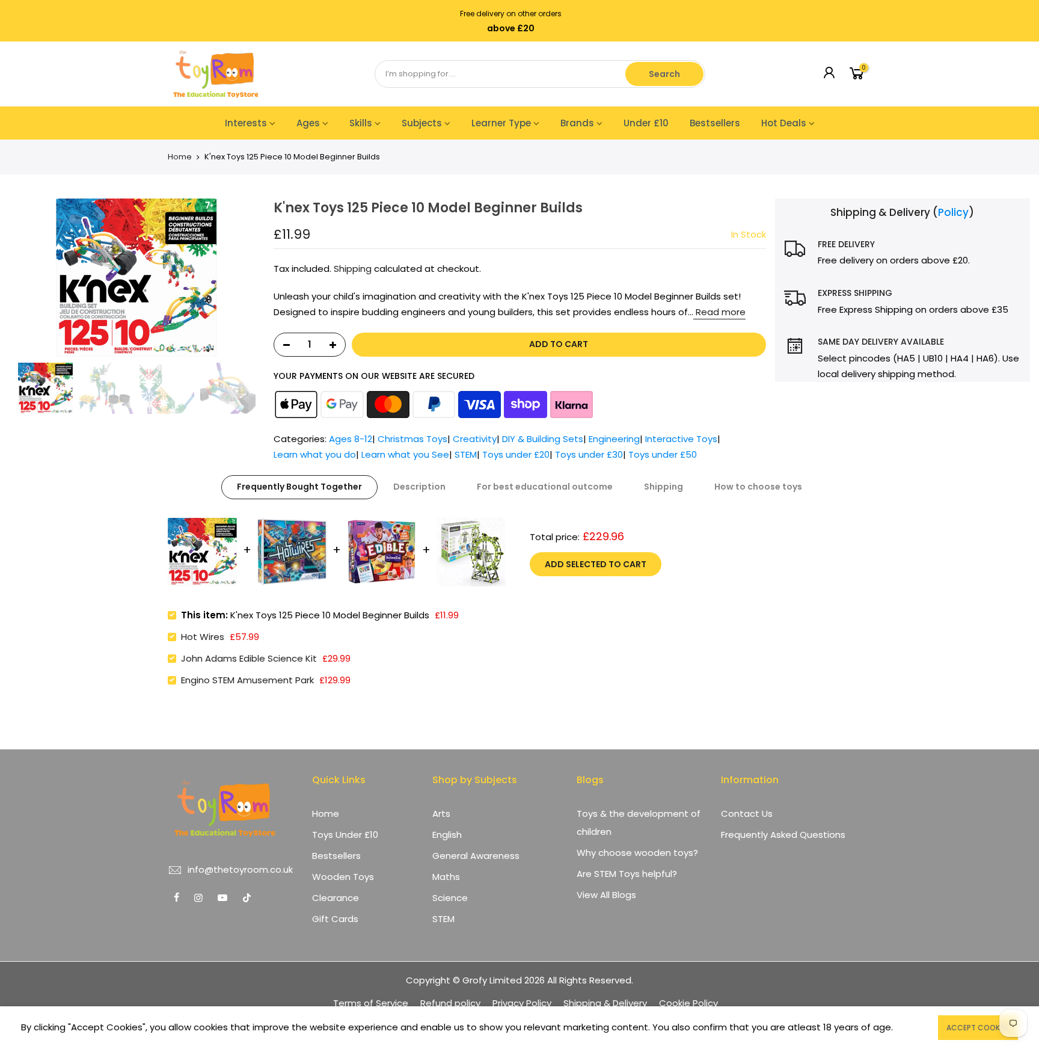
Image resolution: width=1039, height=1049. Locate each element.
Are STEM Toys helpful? (627, 873)
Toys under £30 (589, 454)
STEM (466, 454)
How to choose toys (758, 487)
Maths (446, 876)
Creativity (475, 438)
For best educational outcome (545, 487)
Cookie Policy (688, 1003)
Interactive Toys (681, 438)
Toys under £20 (516, 454)
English (447, 834)
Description (419, 487)
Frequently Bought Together (299, 487)
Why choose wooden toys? (637, 852)
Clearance (335, 897)
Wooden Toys (343, 876)
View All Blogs (606, 894)
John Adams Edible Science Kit (249, 658)
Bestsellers (715, 123)
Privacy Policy (521, 1003)
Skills (360, 123)
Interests (246, 123)
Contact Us (747, 813)
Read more (719, 312)
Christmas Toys (412, 438)
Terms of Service (370, 1003)
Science (450, 897)
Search (664, 74)
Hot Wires (202, 636)
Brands (577, 123)
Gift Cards (335, 918)
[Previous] (24, 277)
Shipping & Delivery (605, 1003)
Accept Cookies (978, 1028)
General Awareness (476, 855)
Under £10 (646, 123)
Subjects (422, 123)
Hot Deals (783, 123)
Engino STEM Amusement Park (247, 680)
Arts (441, 813)
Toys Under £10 (345, 834)
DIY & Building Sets (542, 438)
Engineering (614, 438)
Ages (308, 123)
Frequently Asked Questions (783, 834)
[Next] (249, 277)
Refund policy (450, 1003)
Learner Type (501, 123)
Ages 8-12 (350, 438)
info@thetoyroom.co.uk (240, 869)
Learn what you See (405, 454)
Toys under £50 (662, 454)
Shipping (353, 268)
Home (180, 157)
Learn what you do (315, 454)
